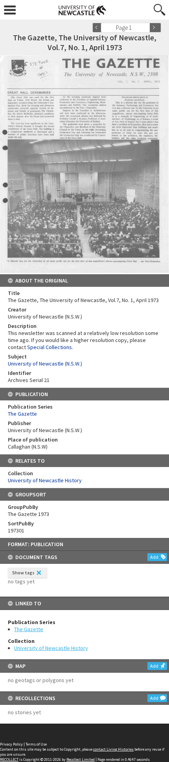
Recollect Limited (80, 759)
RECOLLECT (9, 759)
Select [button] (146, 27)
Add (154, 557)
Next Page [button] (155, 27)
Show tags (23, 573)
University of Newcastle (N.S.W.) (45, 363)
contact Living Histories (113, 749)
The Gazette (28, 629)
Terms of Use (36, 744)
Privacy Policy (11, 744)
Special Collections (49, 347)
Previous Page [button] (98, 27)
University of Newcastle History (51, 648)
